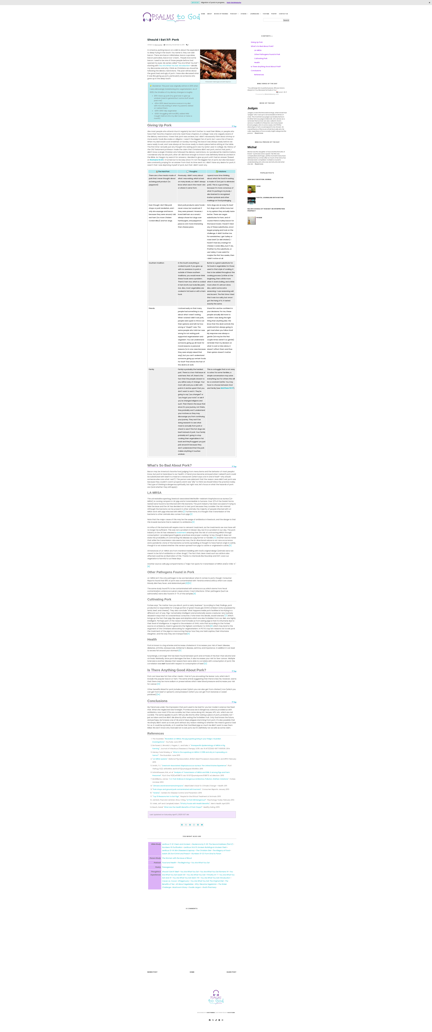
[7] (226, 615)
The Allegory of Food (221, 850)
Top (234, 126)
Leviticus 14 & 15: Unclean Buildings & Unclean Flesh (205, 847)
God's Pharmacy (209, 887)
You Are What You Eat (156, 35)
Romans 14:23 (156, 160)
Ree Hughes (158, 45)
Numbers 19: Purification (172, 847)
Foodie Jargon (195, 887)
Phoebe (259, 218)
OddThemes (211, 1012)
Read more (259, 133)
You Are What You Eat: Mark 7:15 (186, 878)
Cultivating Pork (260, 58)
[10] (189, 583)
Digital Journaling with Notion (269, 198)
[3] (193, 522)
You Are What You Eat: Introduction (174, 65)
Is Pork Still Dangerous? (196, 800)
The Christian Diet (203, 850)
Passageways (167, 867)
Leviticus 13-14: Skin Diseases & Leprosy (178, 850)
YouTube (266, 14)
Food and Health (169, 862)
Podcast (233, 14)
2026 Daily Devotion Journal (259, 179)
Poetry (274, 14)
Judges (253, 108)
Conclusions (256, 70)
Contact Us (283, 14)
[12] (205, 663)
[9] (187, 583)
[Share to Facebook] (182, 825)
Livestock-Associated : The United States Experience (194, 765)
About (209, 14)
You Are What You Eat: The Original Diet (206, 881)
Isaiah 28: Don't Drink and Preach (176, 853)
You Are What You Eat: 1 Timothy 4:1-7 (202, 875)
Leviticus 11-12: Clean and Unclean (176, 844)
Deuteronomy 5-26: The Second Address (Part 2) (212, 844)
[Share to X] (186, 825)
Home (203, 14)
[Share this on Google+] (190, 825)
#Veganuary (183, 881)
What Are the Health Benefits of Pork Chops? (183, 807)
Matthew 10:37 (227, 388)
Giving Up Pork (257, 42)
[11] (188, 633)
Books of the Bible (221, 14)
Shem (258, 186)
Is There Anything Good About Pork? (266, 66)
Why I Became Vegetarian (206, 884)
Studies (244, 14)
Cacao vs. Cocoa (169, 881)
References (259, 74)
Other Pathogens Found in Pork (267, 54)
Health (257, 62)
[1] (184, 511)
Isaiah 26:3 (282, 92)
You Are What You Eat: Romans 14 (214, 871)
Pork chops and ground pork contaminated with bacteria (177, 789)
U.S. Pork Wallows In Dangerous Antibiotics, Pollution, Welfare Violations (198, 779)
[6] (148, 566)
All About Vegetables (184, 884)
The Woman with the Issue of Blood (177, 858)
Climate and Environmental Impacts (168, 786)
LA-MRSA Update (160, 759)
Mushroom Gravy (179, 887)
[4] (215, 537)
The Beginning (184, 862)
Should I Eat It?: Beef (170, 871)
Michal (252, 147)
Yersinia (156, 793)
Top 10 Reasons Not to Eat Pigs (166, 796)
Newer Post (152, 972)
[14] (158, 694)
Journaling (254, 14)
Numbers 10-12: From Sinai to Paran (206, 853)
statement (181, 532)
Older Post (231, 972)
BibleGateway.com (272, 94)
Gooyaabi (231, 1012)
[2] (191, 514)
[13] (158, 684)
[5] (230, 545)
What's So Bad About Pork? (262, 46)
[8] (211, 626)
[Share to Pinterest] (202, 825)
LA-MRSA (257, 50)
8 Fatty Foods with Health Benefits (195, 803)
